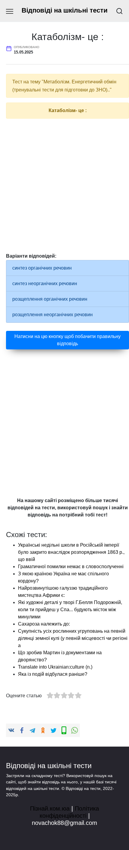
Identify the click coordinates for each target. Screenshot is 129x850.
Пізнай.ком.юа (50, 808)
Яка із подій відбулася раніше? (52, 674)
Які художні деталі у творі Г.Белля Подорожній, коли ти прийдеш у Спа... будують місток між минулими (70, 609)
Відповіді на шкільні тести (65, 10)
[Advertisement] (64, 187)
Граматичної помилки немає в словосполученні (71, 566)
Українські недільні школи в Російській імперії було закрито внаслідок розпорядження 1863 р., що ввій (71, 552)
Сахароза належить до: (44, 623)
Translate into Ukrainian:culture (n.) (55, 666)
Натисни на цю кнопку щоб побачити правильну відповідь (67, 340)
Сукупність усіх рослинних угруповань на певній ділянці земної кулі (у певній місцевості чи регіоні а (73, 638)
